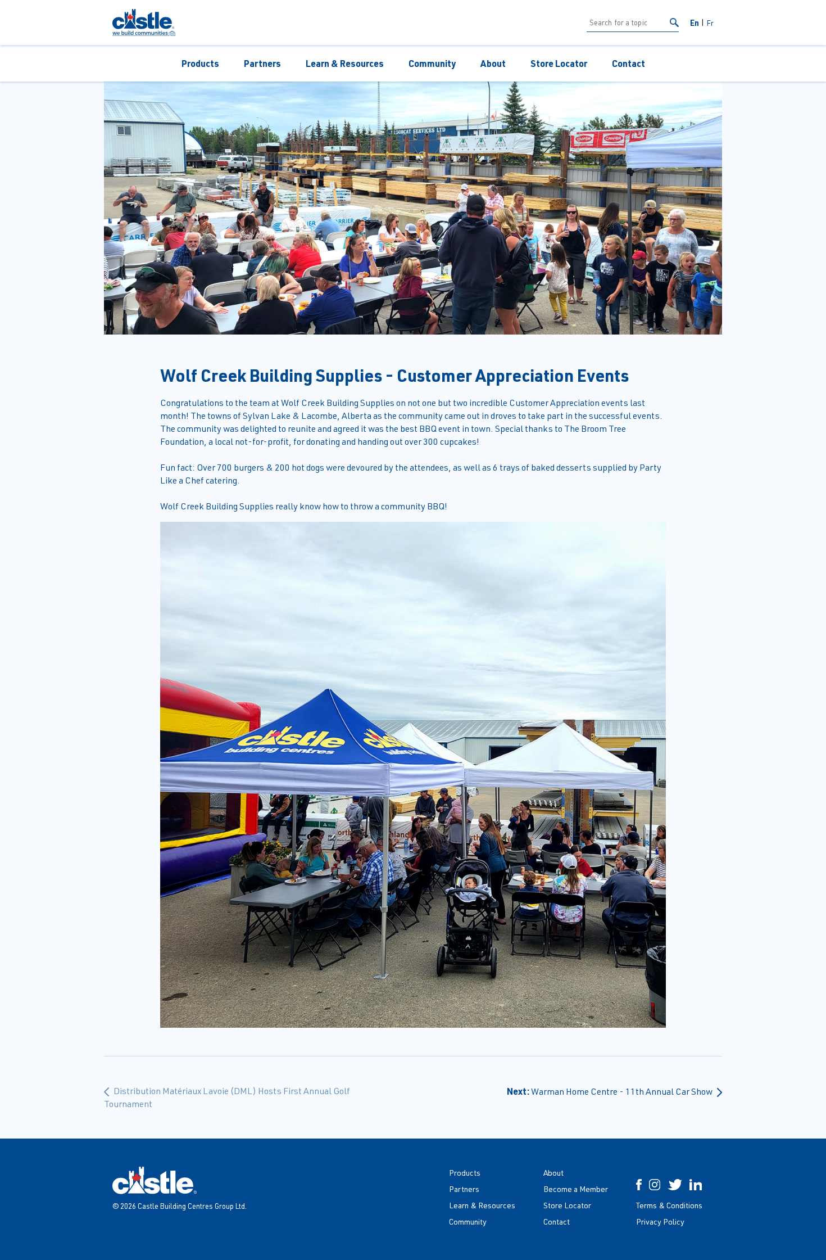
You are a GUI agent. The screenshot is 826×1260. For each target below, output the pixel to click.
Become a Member (575, 1189)
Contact (628, 63)
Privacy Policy (660, 1221)
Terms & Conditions (669, 1205)
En (694, 22)
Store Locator (558, 63)
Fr (710, 23)
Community (432, 63)
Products (200, 63)
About (493, 63)
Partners (262, 63)
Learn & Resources (345, 63)
